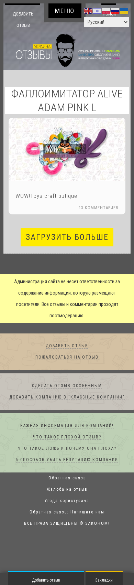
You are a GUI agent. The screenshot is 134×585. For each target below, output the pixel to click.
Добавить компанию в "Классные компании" (67, 397)
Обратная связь (67, 478)
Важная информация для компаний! (67, 426)
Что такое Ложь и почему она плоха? (67, 448)
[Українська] (124, 10)
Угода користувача (67, 501)
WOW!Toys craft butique (46, 196)
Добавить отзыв (23, 19)
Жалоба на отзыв (67, 489)
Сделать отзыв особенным (67, 386)
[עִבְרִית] (97, 10)
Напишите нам (87, 512)
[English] (88, 10)
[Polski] (106, 10)
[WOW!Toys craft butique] (67, 149)
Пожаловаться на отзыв (67, 357)
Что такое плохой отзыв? (67, 437)
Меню (65, 11)
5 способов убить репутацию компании (67, 460)
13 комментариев (99, 208)
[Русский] (115, 10)
